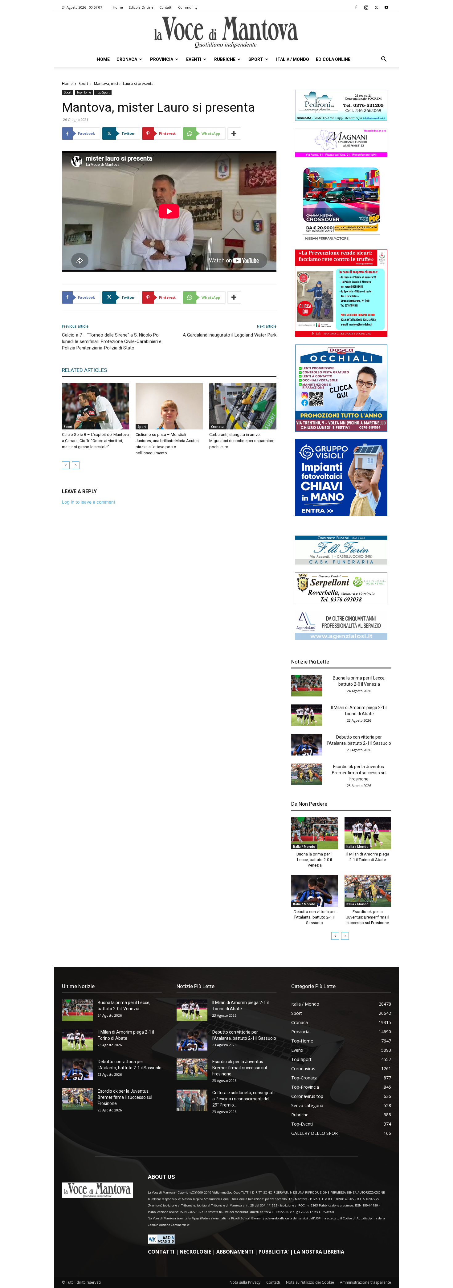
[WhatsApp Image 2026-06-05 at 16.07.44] (341, 240)
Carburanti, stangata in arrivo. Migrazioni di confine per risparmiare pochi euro (241, 440)
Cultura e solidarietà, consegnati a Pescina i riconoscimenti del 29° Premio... (243, 1098)
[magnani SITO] (341, 155)
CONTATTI (161, 1251)
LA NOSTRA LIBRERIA (319, 1251)
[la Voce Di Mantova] (226, 32)
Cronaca (126, 59)
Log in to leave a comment (88, 501)
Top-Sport (103, 92)
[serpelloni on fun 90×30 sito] (341, 601)
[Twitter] (376, 7)
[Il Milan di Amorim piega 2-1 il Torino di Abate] (306, 715)
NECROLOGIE (195, 1251)
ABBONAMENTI (234, 1251)
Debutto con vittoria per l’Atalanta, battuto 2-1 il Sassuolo (315, 917)
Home (118, 7)
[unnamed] (341, 638)
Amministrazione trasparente (365, 1282)
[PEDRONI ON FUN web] (341, 119)
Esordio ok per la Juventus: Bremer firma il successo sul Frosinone (359, 772)
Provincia (161, 59)
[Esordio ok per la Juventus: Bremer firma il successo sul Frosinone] (306, 774)
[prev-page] (66, 465)
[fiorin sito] (341, 563)
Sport (255, 59)
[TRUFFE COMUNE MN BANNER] (341, 335)
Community (188, 7)
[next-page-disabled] (76, 465)
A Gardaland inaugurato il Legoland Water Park (229, 335)
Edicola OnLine (141, 7)
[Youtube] (386, 7)
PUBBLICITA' (274, 1251)
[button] (383, 60)
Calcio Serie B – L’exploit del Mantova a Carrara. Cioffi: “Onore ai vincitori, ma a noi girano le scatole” (95, 440)
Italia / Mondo (292, 59)
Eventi (193, 59)
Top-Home (84, 92)
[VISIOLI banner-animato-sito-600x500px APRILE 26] (341, 514)
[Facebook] (356, 7)
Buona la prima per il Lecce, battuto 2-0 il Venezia (314, 859)
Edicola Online (333, 59)
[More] (234, 133)
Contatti (165, 7)
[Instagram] (366, 7)
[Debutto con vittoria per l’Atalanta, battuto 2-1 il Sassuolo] (306, 745)
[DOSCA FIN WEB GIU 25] (341, 430)
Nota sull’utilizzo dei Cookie (310, 1282)
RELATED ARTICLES (84, 370)
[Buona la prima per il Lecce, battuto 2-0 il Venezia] (306, 685)
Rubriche (224, 59)
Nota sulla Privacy (245, 1282)
